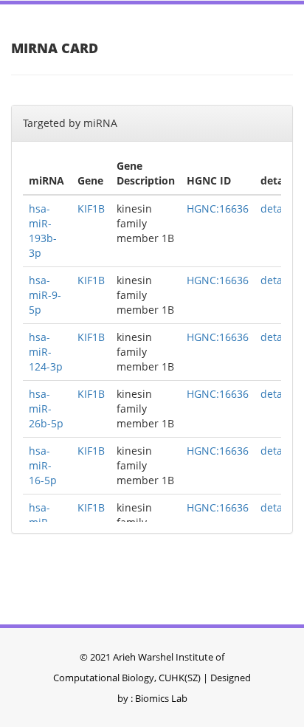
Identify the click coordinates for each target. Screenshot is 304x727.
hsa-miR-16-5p (43, 465)
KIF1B (91, 208)
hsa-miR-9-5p (45, 295)
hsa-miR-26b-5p (46, 408)
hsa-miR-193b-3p (43, 230)
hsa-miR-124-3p (46, 351)
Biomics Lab (161, 698)
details (277, 208)
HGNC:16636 (218, 208)
